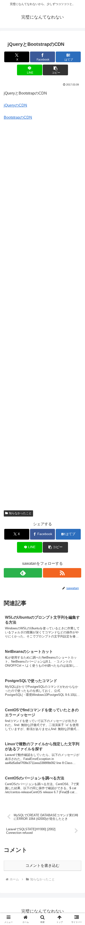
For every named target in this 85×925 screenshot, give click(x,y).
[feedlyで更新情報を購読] (23, 573)
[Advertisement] (42, 318)
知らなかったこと (20, 513)
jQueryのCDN (15, 105)
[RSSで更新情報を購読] (62, 573)
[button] (55, 70)
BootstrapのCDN (18, 117)
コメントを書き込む (43, 865)
